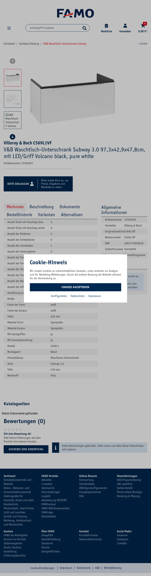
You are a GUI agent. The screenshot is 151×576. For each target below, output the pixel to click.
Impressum (94, 296)
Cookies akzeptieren (75, 287)
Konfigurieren (59, 296)
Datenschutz (78, 296)
